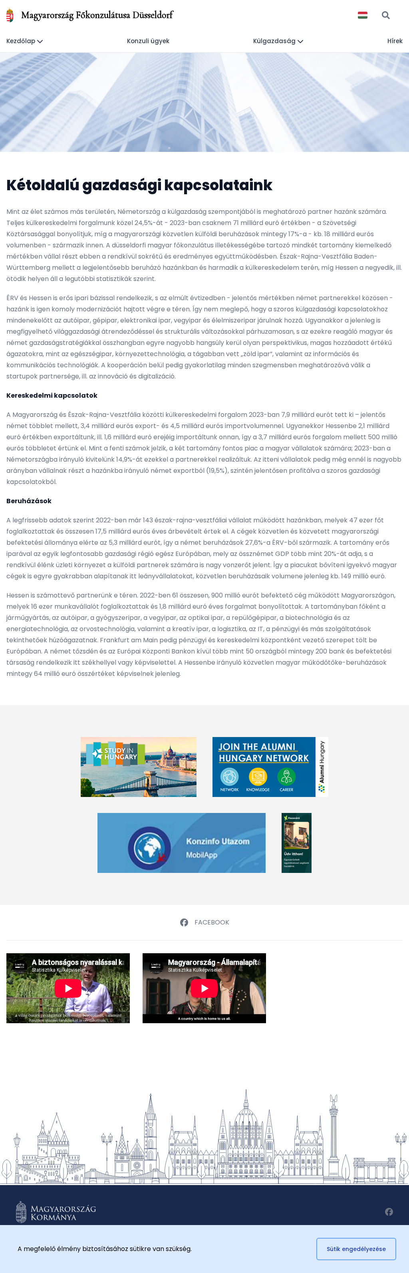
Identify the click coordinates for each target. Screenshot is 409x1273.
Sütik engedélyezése (356, 1249)
